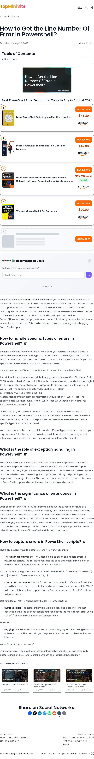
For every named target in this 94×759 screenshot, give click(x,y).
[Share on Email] (64, 713)
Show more (10, 59)
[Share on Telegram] (45, 713)
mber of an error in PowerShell (35, 299)
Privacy (52, 753)
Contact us (84, 753)
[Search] (86, 7)
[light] (92, 7)
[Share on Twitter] (35, 713)
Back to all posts (11, 16)
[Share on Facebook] (30, 713)
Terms (43, 753)
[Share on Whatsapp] (49, 713)
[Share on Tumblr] (59, 713)
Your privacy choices (67, 753)
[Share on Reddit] (54, 713)
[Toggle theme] (90, 261)
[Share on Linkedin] (40, 713)
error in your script (17, 315)
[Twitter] (92, 753)
